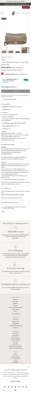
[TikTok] (15, 390)
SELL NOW (26, 7)
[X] (8, 386)
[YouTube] (19, 386)
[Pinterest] (15, 386)
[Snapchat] (22, 386)
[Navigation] (1, 13)
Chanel (3, 59)
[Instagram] (12, 386)
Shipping (9, 70)
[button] (3, 32)
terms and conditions (24, 95)
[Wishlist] (26, 13)
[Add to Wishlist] (28, 19)
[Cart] (29, 13)
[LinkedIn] (26, 386)
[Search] (23, 13)
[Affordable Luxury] (15, 234)
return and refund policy (7, 96)
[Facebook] (5, 386)
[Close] (28, 367)
